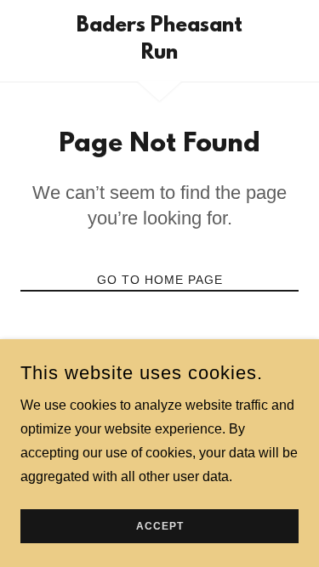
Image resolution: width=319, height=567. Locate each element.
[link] (159, 41)
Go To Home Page (160, 279)
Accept (160, 526)
